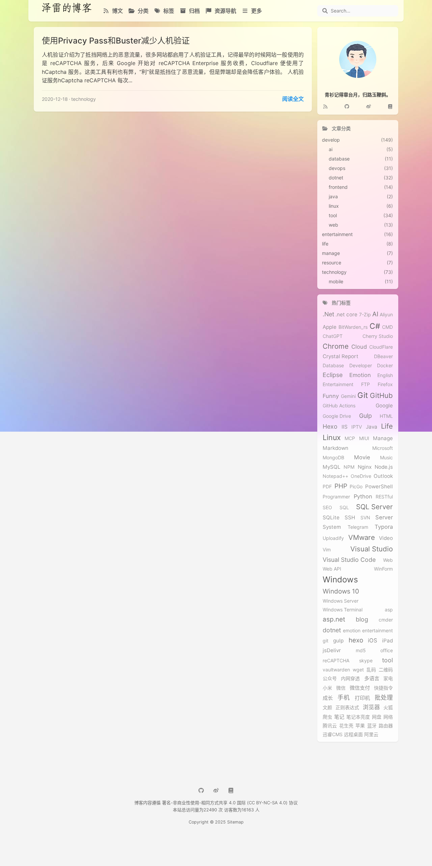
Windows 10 (341, 591)
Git (362, 395)
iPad (387, 641)
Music (386, 457)
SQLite (331, 518)
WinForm (383, 569)
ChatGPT (333, 336)
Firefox (385, 384)
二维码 (386, 669)
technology (83, 99)
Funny (331, 396)
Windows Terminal (342, 609)
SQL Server (374, 507)
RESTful (384, 496)
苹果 (360, 725)
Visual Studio (371, 549)
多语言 (371, 678)
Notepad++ (335, 476)
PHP (340, 486)
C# (375, 325)
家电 (388, 678)
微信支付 (360, 688)
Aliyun (386, 314)
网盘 (376, 717)
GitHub (381, 396)
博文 (117, 10)
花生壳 (346, 725)
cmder (386, 620)
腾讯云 (330, 725)
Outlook (383, 476)
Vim (327, 549)
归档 (194, 10)
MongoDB (333, 457)
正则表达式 (347, 707)
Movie (362, 457)
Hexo (330, 426)
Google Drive (337, 416)
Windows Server (340, 601)
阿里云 (371, 734)
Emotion (360, 375)
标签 (168, 10)
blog (362, 619)
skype (366, 660)
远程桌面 (353, 734)
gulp (338, 641)
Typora (384, 527)
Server (384, 517)
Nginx (365, 467)
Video (386, 538)
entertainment (377, 630)
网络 (388, 717)
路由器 (386, 725)
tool (387, 660)
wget (358, 669)
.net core (346, 315)
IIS (345, 427)
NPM (349, 467)
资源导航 (224, 10)
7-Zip (365, 314)
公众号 (330, 678)
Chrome (336, 346)
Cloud (359, 347)
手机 (344, 697)
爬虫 (327, 717)
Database (333, 365)
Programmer (336, 496)
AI (375, 314)
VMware (361, 537)
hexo (356, 640)
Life (387, 426)
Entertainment (338, 384)
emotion (351, 630)
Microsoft (382, 448)
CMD (387, 327)
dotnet (332, 630)
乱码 (371, 669)
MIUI (364, 438)
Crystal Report (340, 356)
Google (384, 406)
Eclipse (333, 374)
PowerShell (379, 487)
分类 (142, 10)
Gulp (365, 415)
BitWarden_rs (353, 327)
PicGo (356, 486)
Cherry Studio (377, 336)
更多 (256, 10)
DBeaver (383, 356)
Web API (332, 569)
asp (389, 609)
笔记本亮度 (358, 717)
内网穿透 (350, 678)
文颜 (327, 707)
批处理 (384, 697)
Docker (385, 365)
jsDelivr (332, 650)
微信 (341, 688)
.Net (328, 314)
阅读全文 (293, 98)
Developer (360, 365)
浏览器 (371, 707)
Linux (332, 437)
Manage (383, 438)
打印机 (362, 698)
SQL (344, 507)
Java (371, 427)
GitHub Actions (339, 405)
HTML (386, 416)
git (325, 640)
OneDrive (361, 476)
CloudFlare (381, 347)
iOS (372, 640)
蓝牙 (372, 725)
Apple (329, 327)
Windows (340, 579)
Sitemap (235, 822)
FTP (365, 384)
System (332, 527)
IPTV (356, 427)
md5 (361, 650)
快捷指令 (383, 688)
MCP (350, 438)
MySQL (332, 467)
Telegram (358, 527)
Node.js (384, 467)
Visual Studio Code (349, 559)
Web (388, 560)
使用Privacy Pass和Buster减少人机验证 (116, 41)
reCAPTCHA (336, 660)
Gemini (348, 396)
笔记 (339, 717)
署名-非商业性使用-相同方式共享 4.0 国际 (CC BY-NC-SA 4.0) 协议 (230, 802)
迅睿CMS (333, 734)
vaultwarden (336, 669)
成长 (328, 698)
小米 (327, 688)
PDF (327, 486)
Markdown (335, 448)
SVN (365, 517)
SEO (327, 507)
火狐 (388, 707)
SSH (350, 518)
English (385, 375)
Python (363, 496)
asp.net (334, 619)
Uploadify (333, 538)
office (386, 650)
